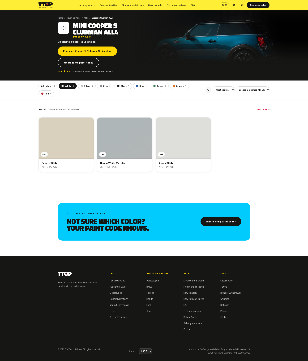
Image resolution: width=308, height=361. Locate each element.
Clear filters (263, 109)
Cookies (224, 317)
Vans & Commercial (119, 305)
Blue (143, 86)
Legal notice (226, 280)
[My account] (234, 5)
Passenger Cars (118, 287)
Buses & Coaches (118, 317)
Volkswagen (152, 280)
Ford (148, 305)
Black (125, 86)
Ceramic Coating (108, 5)
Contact (188, 329)
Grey (107, 86)
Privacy (223, 311)
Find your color (258, 5)
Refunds (224, 305)
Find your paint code (133, 5)
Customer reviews (176, 5)
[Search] (208, 90)
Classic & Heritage (119, 299)
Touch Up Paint (86, 5)
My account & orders (194, 280)
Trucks (113, 311)
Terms (223, 287)
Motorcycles (116, 293)
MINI (86, 17)
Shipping (224, 299)
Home (60, 17)
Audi (148, 311)
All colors (48, 86)
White (69, 86)
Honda (149, 299)
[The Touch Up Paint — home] (45, 5)
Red (48, 93)
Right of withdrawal (230, 293)
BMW (149, 287)
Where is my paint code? (78, 62)
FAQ (193, 5)
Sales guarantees (193, 323)
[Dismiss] (14, 354)
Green (161, 86)
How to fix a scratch (194, 299)
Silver (88, 86)
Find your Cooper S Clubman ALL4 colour (87, 51)
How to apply (155, 5)
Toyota (150, 293)
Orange (181, 86)
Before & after (191, 317)
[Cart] (242, 5)
